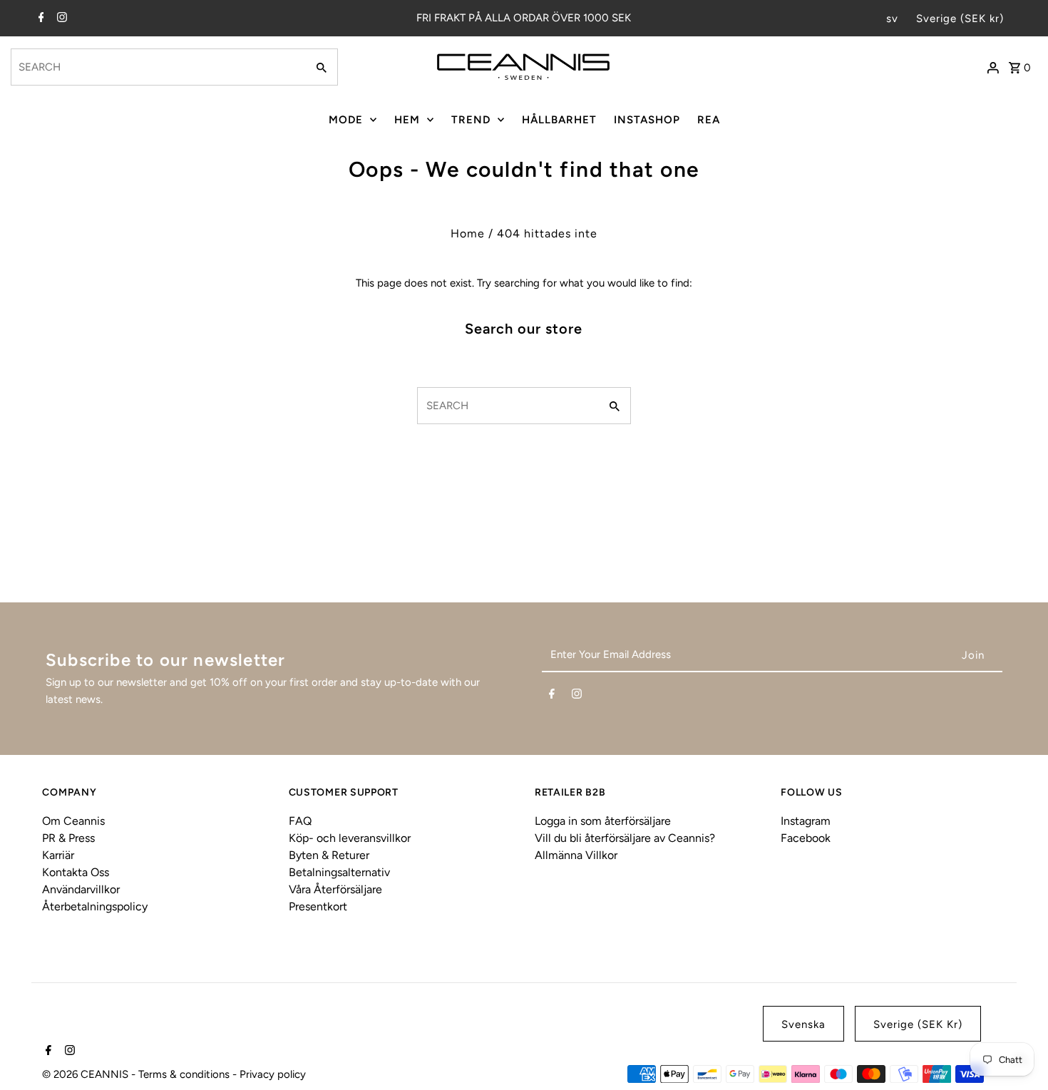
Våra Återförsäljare (335, 889)
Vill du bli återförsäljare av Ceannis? (625, 838)
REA (708, 119)
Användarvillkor (81, 889)
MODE (346, 119)
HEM (407, 119)
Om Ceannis (73, 821)
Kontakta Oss (75, 872)
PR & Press (68, 838)
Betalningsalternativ (339, 872)
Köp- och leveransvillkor (350, 838)
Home (468, 233)
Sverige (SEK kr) (960, 18)
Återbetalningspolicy (95, 906)
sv (892, 18)
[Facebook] (39, 18)
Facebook (806, 838)
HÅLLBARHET (559, 119)
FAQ (300, 821)
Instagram (806, 821)
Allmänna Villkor (576, 855)
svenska (803, 1024)
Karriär (58, 855)
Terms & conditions (185, 1074)
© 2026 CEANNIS (86, 1074)
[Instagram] (60, 18)
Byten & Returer (329, 855)
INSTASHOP (647, 119)
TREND (470, 119)
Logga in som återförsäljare (603, 821)
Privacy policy (273, 1074)
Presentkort (318, 906)
